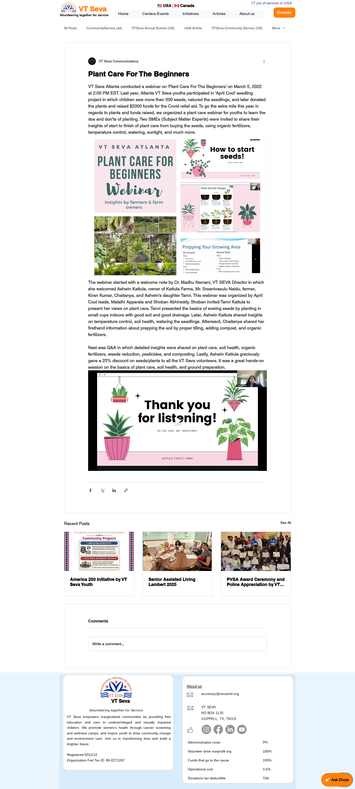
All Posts (70, 28)
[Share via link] (126, 490)
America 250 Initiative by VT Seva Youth (98, 582)
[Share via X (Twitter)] (102, 490)
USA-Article (193, 28)
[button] (194, 13)
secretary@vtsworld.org (220, 694)
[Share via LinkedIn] (114, 490)
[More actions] (264, 61)
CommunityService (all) (104, 28)
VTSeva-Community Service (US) (237, 28)
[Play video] (177, 420)
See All (285, 523)
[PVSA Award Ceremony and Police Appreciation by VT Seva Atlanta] (256, 551)
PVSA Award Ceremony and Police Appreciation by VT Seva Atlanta (255, 582)
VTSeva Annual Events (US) (153, 28)
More (276, 28)
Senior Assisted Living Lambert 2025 (172, 582)
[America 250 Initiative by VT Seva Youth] (99, 551)
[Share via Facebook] (90, 490)
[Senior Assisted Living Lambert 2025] (178, 551)
